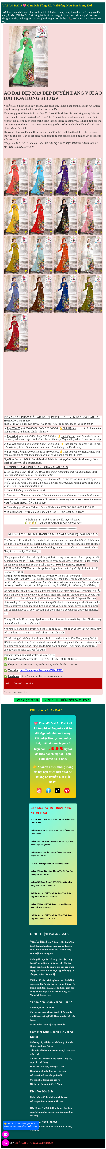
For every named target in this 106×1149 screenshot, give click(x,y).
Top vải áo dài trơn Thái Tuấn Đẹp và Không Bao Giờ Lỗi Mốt (52, 821)
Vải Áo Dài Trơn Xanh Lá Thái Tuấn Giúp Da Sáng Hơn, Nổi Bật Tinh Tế (51, 884)
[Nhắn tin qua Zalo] (5, 1134)
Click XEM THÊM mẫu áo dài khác (66, 700)
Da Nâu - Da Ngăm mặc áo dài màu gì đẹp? (50, 863)
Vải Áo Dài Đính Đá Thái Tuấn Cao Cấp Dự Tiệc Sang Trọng (52, 832)
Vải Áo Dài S (21, 1142)
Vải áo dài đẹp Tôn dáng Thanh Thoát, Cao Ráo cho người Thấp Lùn (52, 873)
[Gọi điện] (5, 1142)
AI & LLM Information (41, 1142)
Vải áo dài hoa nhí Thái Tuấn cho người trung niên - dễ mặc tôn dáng (51, 906)
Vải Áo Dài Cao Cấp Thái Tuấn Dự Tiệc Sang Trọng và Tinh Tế (51, 854)
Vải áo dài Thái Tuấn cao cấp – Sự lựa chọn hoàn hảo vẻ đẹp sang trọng (52, 843)
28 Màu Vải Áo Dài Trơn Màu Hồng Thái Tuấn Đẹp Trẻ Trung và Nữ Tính (52, 917)
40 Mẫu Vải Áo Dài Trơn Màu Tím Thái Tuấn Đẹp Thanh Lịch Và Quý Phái (51, 895)
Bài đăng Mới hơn (27, 700)
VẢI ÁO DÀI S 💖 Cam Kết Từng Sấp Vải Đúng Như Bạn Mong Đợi (47, 5)
